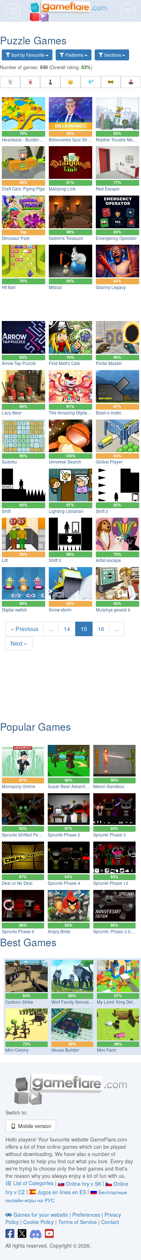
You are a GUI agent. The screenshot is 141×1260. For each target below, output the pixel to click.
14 (67, 629)
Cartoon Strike (19, 1002)
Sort (27, 55)
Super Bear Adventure (69, 786)
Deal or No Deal (17, 883)
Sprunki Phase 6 (18, 931)
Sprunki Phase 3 (109, 835)
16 (101, 629)
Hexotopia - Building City (26, 140)
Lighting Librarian (66, 511)
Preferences (87, 1214)
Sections (112, 55)
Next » (18, 643)
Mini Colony (17, 1050)
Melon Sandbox (108, 786)
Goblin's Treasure (66, 238)
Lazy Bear (12, 413)
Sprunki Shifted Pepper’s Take (31, 835)
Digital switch (14, 610)
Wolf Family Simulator (72, 1002)
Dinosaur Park (16, 238)
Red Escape (108, 189)
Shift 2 (102, 511)
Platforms (74, 55)
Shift (6, 511)
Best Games (28, 942)
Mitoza (55, 287)
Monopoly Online (18, 786)
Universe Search (65, 462)
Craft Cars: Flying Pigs (23, 189)
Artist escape (108, 560)
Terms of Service (77, 1221)
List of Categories (33, 1183)
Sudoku (9, 462)
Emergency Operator (116, 238)
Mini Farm (106, 1050)
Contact (110, 1221)
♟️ (50, 81)
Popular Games (35, 726)
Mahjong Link (62, 189)
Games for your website (40, 1214)
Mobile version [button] (34, 1125)
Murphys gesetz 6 (113, 610)
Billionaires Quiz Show (71, 140)
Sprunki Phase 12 (110, 883)
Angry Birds (59, 931)
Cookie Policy (38, 1221)
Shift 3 (55, 560)
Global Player (109, 462)
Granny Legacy (111, 287)
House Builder (65, 1050)
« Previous (24, 629)
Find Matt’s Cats (64, 363)
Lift (5, 560)
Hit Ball (9, 287)
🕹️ (131, 81)
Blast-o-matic (108, 413)
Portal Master (109, 363)
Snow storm (60, 610)
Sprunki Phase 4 (64, 883)
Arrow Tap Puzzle (19, 363)
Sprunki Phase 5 (64, 835)
